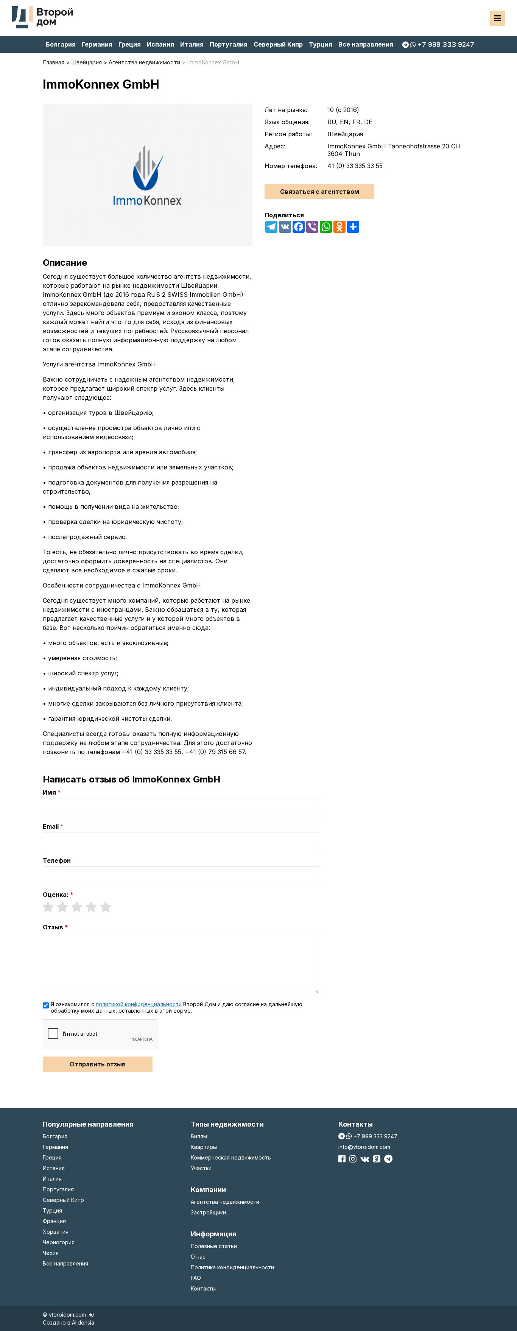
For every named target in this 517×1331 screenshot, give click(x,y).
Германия (97, 44)
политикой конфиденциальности (139, 1004)
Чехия (51, 1253)
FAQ (196, 1278)
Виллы (199, 1136)
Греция (129, 44)
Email (51, 826)
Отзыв (53, 927)
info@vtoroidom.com (364, 1147)
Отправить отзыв (98, 1064)
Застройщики (208, 1212)
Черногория (59, 1242)
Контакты (203, 1288)
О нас (198, 1256)
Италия (192, 44)
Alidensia (83, 1322)
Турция (320, 44)
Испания (160, 44)
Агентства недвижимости (225, 1202)
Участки (201, 1168)
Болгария (61, 44)
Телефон (57, 860)
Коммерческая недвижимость (231, 1157)
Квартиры (204, 1147)
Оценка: (56, 894)
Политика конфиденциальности (232, 1267)
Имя (49, 792)
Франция (54, 1221)
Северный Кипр (278, 44)
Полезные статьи (214, 1246)
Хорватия (56, 1231)
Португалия (229, 44)
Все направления (365, 44)
